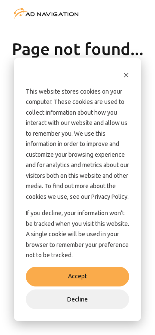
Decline (77, 299)
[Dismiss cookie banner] (126, 75)
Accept (77, 276)
